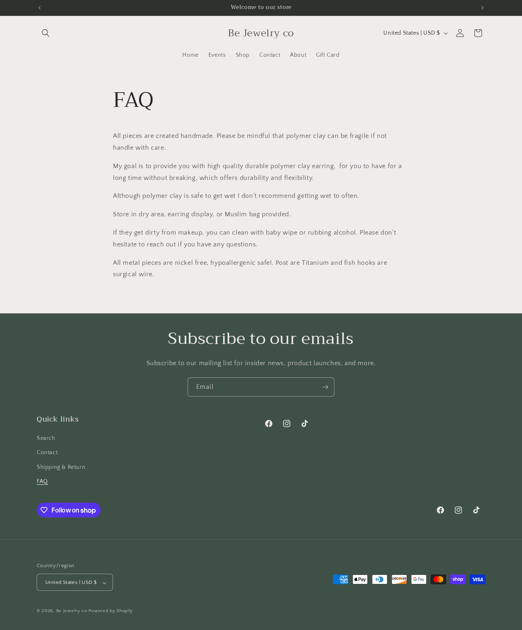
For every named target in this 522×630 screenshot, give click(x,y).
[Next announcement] (482, 8)
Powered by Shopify (110, 611)
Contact (47, 453)
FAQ (42, 481)
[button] (46, 33)
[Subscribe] (325, 387)
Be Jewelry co (71, 611)
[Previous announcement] (40, 8)
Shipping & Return (61, 467)
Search (46, 438)
